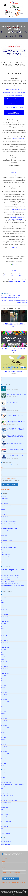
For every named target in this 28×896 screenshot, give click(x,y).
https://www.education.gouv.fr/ (17, 138)
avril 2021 (3, 737)
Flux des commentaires (6, 843)
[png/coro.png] (22, 274)
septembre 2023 (5, 673)
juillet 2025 (3, 623)
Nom (2, 467)
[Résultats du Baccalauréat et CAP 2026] (3, 415)
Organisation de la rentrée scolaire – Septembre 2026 (13, 573)
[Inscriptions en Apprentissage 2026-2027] (3, 450)
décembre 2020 (4, 746)
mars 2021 (3, 739)
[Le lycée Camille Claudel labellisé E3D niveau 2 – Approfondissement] (3, 422)
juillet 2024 (3, 649)
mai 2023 (3, 682)
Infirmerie (3, 533)
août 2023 (3, 675)
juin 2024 (3, 652)
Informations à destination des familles (14, 95)
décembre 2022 (4, 694)
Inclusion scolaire (5, 530)
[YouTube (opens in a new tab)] (17, 16)
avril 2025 (3, 630)
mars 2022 (3, 713)
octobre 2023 (4, 671)
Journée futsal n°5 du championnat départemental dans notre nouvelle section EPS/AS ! (14, 325)
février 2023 (4, 690)
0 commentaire (15, 389)
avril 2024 (3, 656)
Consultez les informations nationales (14, 89)
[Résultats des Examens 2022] (3, 388)
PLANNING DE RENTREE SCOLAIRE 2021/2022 (16, 394)
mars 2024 (3, 659)
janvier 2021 (4, 744)
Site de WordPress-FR (6, 844)
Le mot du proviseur (6, 545)
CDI (2, 511)
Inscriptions (4, 535)
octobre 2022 (4, 699)
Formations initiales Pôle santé (8, 521)
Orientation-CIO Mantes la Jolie (8, 547)
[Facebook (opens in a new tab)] (12, 16)
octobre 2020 (4, 751)
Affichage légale (5, 498)
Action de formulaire (6, 464)
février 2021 (4, 741)
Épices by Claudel (5, 516)
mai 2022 (3, 708)
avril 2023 (3, 685)
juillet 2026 (3, 597)
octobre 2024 (4, 645)
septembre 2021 (5, 727)
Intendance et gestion (6, 537)
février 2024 (4, 661)
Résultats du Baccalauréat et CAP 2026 (15, 415)
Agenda (3, 501)
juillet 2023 (3, 678)
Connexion (3, 840)
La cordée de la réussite (6, 540)
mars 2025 (3, 633)
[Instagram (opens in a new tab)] (15, 16)
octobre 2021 (4, 725)
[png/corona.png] (6, 274)
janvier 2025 (4, 637)
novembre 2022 (5, 697)
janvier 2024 (4, 663)
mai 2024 (3, 654)
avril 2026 (3, 604)
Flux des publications (6, 841)
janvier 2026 (4, 611)
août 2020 (3, 756)
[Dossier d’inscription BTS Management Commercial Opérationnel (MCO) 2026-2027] (3, 436)
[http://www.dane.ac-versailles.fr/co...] (14, 264)
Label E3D (3, 542)
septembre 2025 (5, 621)
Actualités (14, 69)
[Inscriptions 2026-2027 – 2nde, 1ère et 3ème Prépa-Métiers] (3, 457)
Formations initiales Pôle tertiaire (9, 523)
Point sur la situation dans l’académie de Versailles (14, 92)
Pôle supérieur (4, 549)
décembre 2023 (4, 666)
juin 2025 (3, 626)
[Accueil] (1, 35)
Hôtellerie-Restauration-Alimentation (10, 528)
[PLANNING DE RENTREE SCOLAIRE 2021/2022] (3, 395)
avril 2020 (3, 763)
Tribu (3, 175)
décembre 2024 (4, 640)
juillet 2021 (3, 732)
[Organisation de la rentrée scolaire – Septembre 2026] (3, 409)
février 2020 (4, 765)
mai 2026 (3, 602)
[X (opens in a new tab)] (10, 16)
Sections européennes (6, 556)
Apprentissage (4, 503)
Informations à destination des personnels (14, 107)
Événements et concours (7, 519)
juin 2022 (3, 706)
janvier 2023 (4, 692)
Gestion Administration (6, 526)
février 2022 (4, 715)
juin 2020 (3, 758)
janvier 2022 (4, 718)
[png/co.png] (14, 270)
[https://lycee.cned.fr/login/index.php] (14, 250)
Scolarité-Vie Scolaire (6, 554)
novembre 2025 (5, 616)
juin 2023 (3, 680)
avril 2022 (3, 711)
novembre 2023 (5, 668)
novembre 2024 (5, 642)
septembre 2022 (5, 701)
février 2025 (4, 635)
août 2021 (3, 730)
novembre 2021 (5, 723)
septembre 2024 (5, 647)
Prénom (3, 473)
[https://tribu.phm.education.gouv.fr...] (14, 172)
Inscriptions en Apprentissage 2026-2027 (15, 449)
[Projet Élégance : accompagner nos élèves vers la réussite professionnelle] (3, 402)
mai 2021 (3, 734)
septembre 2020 (5, 753)
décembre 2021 (4, 720)
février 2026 (4, 609)
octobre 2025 (4, 619)
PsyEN (2, 552)
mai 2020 (3, 760)
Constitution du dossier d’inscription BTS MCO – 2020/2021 (14, 349)
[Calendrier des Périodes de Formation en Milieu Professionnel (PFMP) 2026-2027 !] (3, 443)
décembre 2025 (4, 614)
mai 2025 (3, 628)
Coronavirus (21, 69)
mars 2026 (3, 607)
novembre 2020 (5, 749)
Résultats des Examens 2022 (13, 388)
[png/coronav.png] (14, 274)
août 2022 (3, 704)
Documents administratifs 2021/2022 (14, 371)
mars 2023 (3, 687)
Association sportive (6, 505)
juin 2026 (3, 600)
